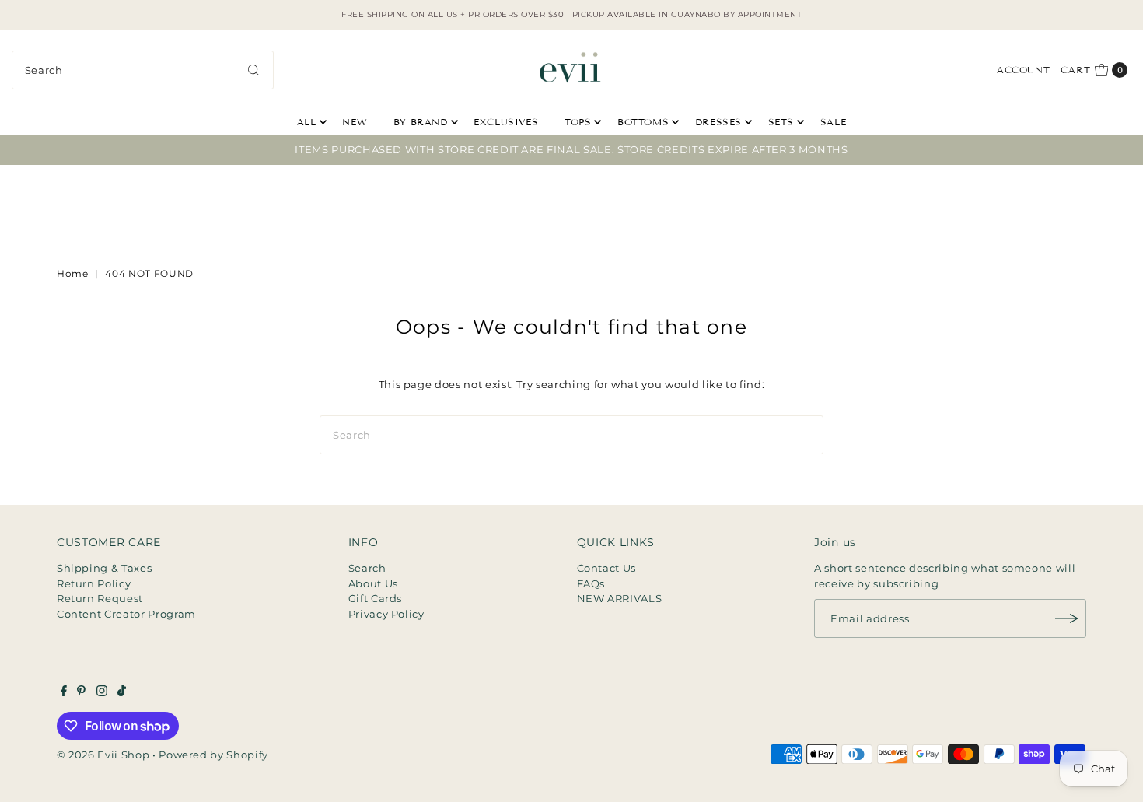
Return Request (100, 598)
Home (73, 273)
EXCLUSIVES (506, 122)
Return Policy (94, 583)
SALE (833, 122)
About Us (373, 583)
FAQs (591, 583)
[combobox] (143, 70)
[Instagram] (101, 692)
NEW (354, 122)
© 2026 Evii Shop (103, 754)
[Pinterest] (81, 692)
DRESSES (718, 122)
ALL (306, 122)
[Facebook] (64, 692)
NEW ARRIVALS (619, 598)
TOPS (578, 122)
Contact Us (607, 568)
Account (1023, 69)
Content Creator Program (126, 614)
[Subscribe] (1066, 618)
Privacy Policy (386, 614)
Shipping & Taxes (104, 568)
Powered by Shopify (213, 754)
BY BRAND (420, 122)
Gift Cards (375, 598)
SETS (781, 122)
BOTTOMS (643, 122)
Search (367, 568)
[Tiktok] (121, 692)
